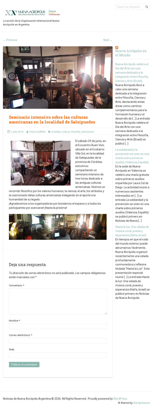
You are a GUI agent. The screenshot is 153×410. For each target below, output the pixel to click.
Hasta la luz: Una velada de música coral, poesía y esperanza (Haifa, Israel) (132, 231)
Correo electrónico (20, 335)
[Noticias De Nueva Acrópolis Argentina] (33, 12)
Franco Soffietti (37, 131)
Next (108, 40)
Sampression (141, 402)
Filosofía (75, 131)
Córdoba (56, 131)
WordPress (120, 398)
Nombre (14, 320)
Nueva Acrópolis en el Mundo (131, 53)
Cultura (66, 131)
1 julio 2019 (17, 131)
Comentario (16, 285)
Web (11, 349)
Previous (10, 40)
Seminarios (87, 131)
